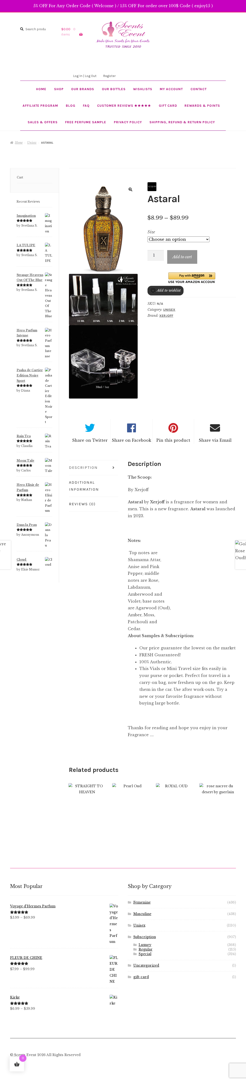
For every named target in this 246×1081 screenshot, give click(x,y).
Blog (70, 105)
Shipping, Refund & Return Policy (182, 122)
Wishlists (142, 89)
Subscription (144, 937)
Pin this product (173, 440)
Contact (199, 89)
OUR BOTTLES (114, 89)
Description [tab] (83, 467)
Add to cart (182, 256)
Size (151, 231)
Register (109, 76)
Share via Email (215, 440)
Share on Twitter (90, 440)
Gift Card (168, 105)
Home (41, 89)
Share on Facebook (131, 440)
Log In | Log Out (85, 76)
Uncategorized (146, 966)
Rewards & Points (202, 105)
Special (145, 954)
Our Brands (82, 89)
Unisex (32, 142)
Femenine (142, 902)
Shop (59, 89)
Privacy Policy (128, 122)
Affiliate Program (40, 105)
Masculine (142, 914)
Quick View (87, 806)
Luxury (145, 945)
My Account (171, 89)
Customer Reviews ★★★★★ (124, 105)
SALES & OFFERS (43, 122)
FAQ (86, 105)
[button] (130, 189)
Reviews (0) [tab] (82, 504)
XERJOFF (166, 316)
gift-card (141, 977)
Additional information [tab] (84, 486)
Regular (146, 949)
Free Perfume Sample (85, 122)
